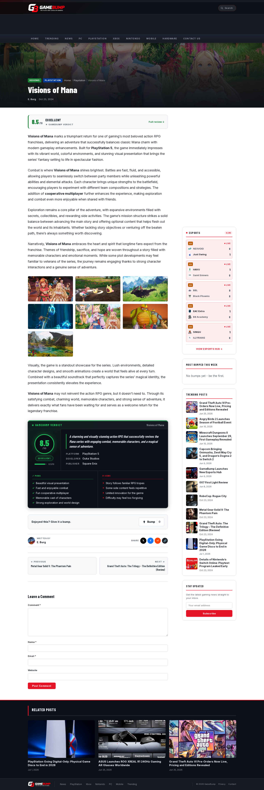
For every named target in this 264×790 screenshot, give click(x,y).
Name (32, 642)
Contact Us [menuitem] (191, 38)
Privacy (221, 784)
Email (32, 656)
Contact (232, 784)
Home (67, 80)
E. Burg (32, 99)
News (63, 784)
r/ (158, 540)
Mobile (119, 784)
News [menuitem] (69, 38)
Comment (34, 605)
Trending (132, 784)
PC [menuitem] (80, 38)
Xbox (88, 784)
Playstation (79, 80)
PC (110, 784)
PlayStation (76, 784)
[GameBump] (46, 8)
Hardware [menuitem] (170, 38)
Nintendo (100, 784)
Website (32, 670)
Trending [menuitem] (52, 38)
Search (229, 8)
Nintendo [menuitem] (133, 38)
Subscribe (209, 613)
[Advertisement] (132, 23)
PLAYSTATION (53, 80)
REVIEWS (34, 80)
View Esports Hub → (209, 349)
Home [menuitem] (35, 38)
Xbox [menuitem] (116, 38)
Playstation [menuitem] (97, 38)
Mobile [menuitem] (151, 38)
